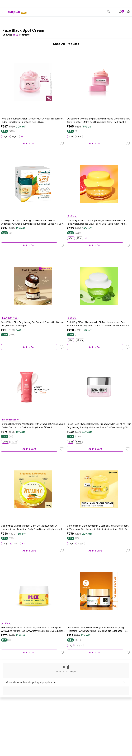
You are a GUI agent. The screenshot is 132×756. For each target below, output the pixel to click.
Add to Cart (29, 143)
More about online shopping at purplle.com (31, 682)
